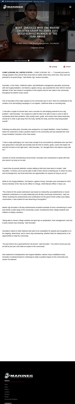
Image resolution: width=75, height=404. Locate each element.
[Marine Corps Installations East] (13, 7)
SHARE (54, 67)
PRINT (68, 67)
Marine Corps (37, 376)
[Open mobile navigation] (70, 7)
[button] (40, 1)
